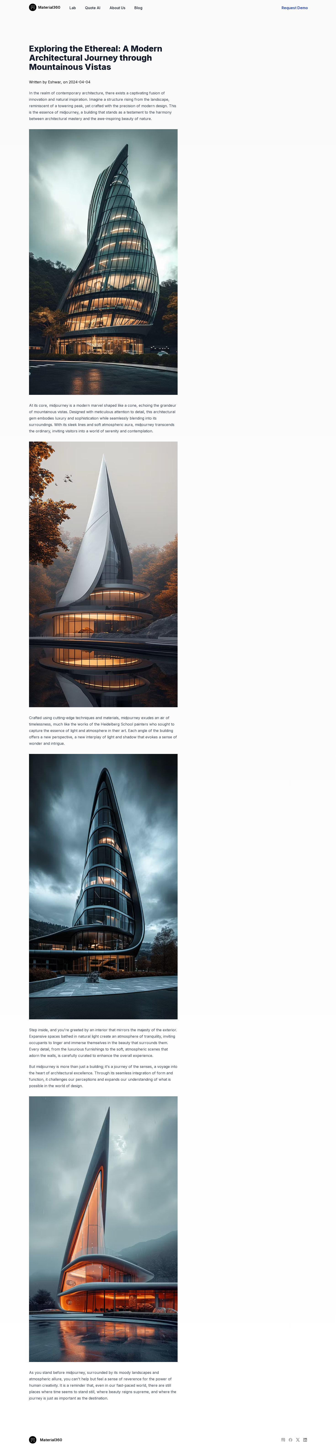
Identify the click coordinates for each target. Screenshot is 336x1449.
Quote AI (92, 7)
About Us (117, 7)
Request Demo (295, 7)
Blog (138, 7)
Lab (72, 7)
